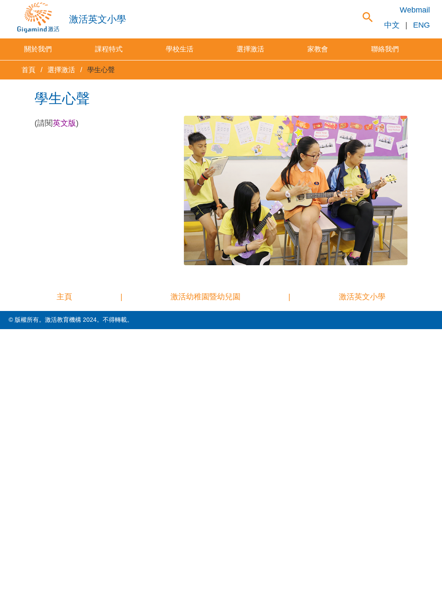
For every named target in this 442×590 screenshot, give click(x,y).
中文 (392, 25)
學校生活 (179, 49)
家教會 (317, 49)
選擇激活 (250, 49)
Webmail (415, 10)
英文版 (64, 123)
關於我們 (38, 49)
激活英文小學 (362, 296)
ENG (421, 25)
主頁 (64, 296)
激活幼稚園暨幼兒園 (205, 296)
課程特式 (109, 49)
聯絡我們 (385, 49)
